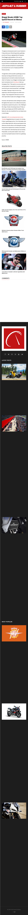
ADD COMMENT (18, 22)
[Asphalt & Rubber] (14, 6)
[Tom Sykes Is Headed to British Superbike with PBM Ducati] (14, 262)
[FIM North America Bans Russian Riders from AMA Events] (14, 220)
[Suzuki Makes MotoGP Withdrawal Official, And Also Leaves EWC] (14, 179)
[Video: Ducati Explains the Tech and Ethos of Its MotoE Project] (14, 200)
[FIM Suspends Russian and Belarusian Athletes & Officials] (14, 241)
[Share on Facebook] (3, 26)
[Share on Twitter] (7, 26)
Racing (3, 13)
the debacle (16, 82)
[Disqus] (14, 298)
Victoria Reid (6, 22)
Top (14, 912)
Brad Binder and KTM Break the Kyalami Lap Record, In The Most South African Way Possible (13, 169)
